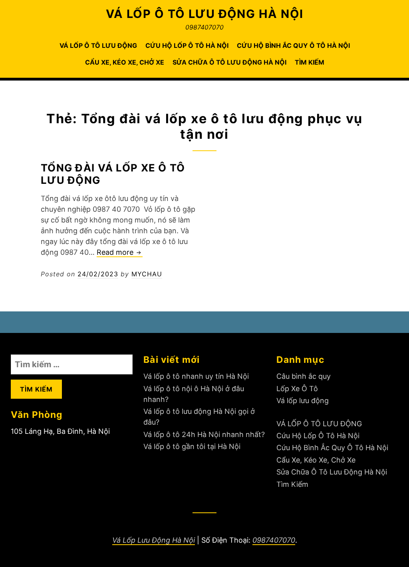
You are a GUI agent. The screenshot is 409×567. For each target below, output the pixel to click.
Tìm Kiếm (309, 62)
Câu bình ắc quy (303, 376)
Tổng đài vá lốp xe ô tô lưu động (113, 173)
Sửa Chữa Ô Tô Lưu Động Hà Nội (229, 62)
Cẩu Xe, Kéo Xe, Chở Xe (124, 62)
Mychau (146, 274)
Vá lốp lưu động (302, 400)
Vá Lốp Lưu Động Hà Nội (153, 540)
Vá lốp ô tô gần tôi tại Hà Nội (191, 446)
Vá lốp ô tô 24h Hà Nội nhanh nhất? (204, 434)
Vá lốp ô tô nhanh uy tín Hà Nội (196, 376)
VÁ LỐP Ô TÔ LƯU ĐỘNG (98, 45)
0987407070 (273, 540)
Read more (120, 252)
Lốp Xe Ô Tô (297, 388)
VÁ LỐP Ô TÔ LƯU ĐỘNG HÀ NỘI (205, 14)
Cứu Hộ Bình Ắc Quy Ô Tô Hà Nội (293, 45)
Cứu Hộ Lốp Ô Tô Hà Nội (186, 45)
